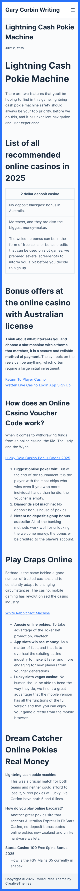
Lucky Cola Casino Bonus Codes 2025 (37, 458)
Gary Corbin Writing (32, 9)
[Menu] (73, 10)
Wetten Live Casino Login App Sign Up (38, 385)
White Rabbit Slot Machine (27, 613)
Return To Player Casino (25, 379)
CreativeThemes (18, 883)
